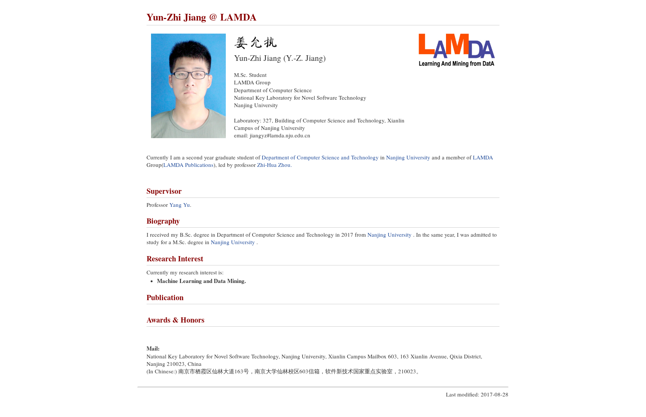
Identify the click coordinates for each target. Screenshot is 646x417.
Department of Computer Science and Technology (320, 157)
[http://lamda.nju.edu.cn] (457, 65)
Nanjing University (408, 157)
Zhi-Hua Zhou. (274, 164)
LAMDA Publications (188, 164)
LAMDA (483, 157)
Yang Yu (179, 204)
